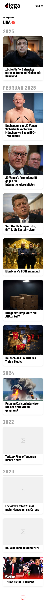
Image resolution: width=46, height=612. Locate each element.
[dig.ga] (12, 6)
